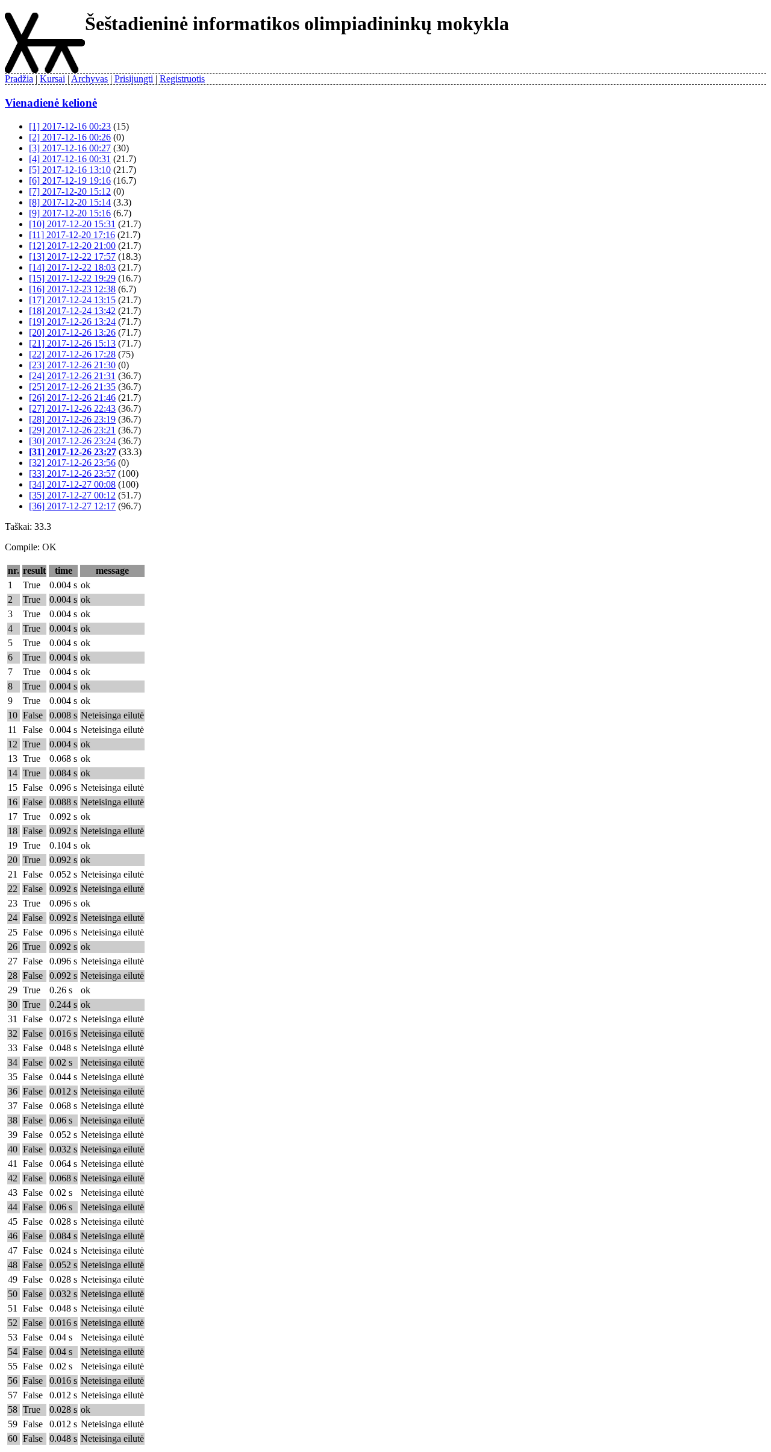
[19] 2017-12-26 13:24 (72, 321)
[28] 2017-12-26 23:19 (72, 419)
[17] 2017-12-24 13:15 (72, 300)
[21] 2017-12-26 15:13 (72, 343)
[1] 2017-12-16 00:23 (70, 126)
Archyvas (89, 79)
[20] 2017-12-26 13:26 (72, 332)
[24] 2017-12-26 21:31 (72, 376)
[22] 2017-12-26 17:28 (72, 354)
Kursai (52, 79)
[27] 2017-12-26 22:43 (72, 408)
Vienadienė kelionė (51, 102)
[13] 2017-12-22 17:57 (72, 256)
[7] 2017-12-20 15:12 (70, 191)
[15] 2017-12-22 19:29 (72, 278)
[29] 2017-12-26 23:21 (72, 430)
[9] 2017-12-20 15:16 (70, 213)
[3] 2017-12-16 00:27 (70, 148)
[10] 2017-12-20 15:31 (72, 224)
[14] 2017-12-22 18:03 (72, 267)
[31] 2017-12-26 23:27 (72, 452)
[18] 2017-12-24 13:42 (72, 311)
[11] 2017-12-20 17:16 (72, 235)
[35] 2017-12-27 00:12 (72, 495)
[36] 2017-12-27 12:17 (72, 506)
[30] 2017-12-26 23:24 (72, 441)
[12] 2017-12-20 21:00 (72, 245)
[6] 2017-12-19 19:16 (70, 180)
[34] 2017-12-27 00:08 (72, 484)
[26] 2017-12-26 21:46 (72, 397)
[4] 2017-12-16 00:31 (70, 159)
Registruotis (182, 79)
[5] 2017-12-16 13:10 (70, 170)
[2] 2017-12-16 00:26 (70, 137)
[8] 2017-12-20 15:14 (70, 202)
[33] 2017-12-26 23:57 (72, 473)
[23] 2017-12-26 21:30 (72, 365)
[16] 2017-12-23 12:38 (72, 289)
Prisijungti (133, 79)
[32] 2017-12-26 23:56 (72, 462)
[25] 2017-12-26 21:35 (72, 387)
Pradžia (19, 79)
